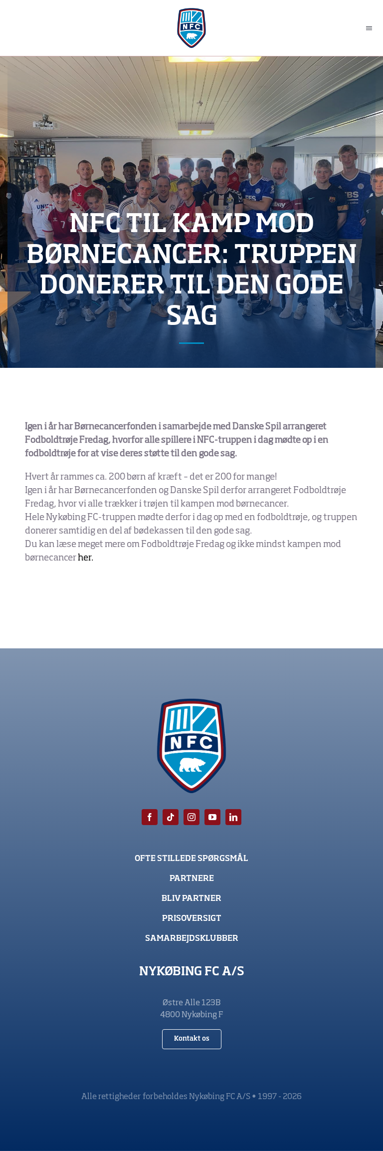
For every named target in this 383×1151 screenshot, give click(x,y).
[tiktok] (171, 817)
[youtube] (212, 817)
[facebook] (150, 817)
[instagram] (191, 817)
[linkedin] (233, 817)
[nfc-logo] (192, 12)
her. (86, 558)
